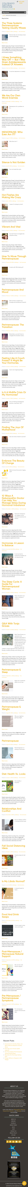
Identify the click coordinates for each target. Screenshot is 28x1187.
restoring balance (5, 251)
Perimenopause (10, 740)
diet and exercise (7, 573)
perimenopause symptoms (7, 52)
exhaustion (4, 281)
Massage (8, 449)
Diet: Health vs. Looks (13, 773)
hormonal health (5, 50)
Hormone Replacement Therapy (8, 984)
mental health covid (21, 839)
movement (4, 283)
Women (3, 49)
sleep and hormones (21, 220)
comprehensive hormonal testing (8, 185)
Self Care (24, 449)
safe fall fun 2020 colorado (16, 874)
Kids (21, 656)
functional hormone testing (9, 218)
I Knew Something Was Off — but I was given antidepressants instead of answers (14, 61)
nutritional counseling (20, 351)
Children (10, 656)
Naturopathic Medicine (19, 1109)
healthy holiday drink (16, 944)
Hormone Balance (19, 1030)
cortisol (12, 384)
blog (9, 45)
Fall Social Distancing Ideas (13, 847)
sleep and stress (22, 536)
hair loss (10, 155)
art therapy (9, 659)
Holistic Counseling (21, 447)
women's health (16, 90)
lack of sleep (17, 316)
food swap (21, 943)
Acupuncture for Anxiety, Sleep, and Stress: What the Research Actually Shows (13, 1045)
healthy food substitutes (7, 944)
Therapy (20, 658)
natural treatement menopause (13, 989)
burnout (9, 452)
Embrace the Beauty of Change (13, 461)
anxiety (8, 87)
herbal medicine (12, 349)
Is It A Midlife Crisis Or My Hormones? (14, 393)
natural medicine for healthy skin (17, 802)
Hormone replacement (12, 1031)
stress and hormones (10, 576)
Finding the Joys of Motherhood (12, 428)
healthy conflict (5, 839)
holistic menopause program (13, 123)
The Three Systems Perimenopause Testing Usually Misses (14, 25)
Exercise (12, 278)
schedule (13, 1123)
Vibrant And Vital (11, 226)
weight (10, 348)
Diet (17, 530)
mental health (9, 85)
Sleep (17, 217)
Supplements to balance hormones (9, 221)
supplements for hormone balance (13, 188)
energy (24, 279)
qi (12, 157)
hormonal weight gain (11, 575)
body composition (18, 279)
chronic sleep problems (9, 615)
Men (7, 798)
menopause (8, 125)
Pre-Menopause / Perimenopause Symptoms (11, 998)
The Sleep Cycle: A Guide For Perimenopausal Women (12, 585)
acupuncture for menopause (7, 122)
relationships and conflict (16, 840)
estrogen (22, 765)
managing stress (13, 663)
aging (20, 183)
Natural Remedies (18, 119)
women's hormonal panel (14, 319)
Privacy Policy (13, 1133)
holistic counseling (5, 454)
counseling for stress (9, 534)
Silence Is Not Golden (13, 162)
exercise (21, 534)
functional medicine (15, 314)
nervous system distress (16, 125)
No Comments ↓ (22, 31)
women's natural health (13, 701)
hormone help (5, 1031)
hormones (18, 218)
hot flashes (22, 218)
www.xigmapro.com (17, 1185)
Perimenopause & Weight (11, 708)
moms (3, 455)
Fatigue (21, 117)
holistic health (8, 248)
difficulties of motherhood (16, 452)
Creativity (12, 661)
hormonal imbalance (11, 281)
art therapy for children (17, 659)
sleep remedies (5, 701)
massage (16, 454)
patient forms (13, 1125)
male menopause (15, 419)
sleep (14, 387)
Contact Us (13, 1131)
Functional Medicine (12, 904)
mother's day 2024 (8, 455)
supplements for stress (14, 537)
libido (3, 767)
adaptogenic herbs (21, 415)
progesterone (19, 767)
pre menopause (12, 1033)
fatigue (6, 155)
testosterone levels (5, 422)
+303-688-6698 (21, 2)
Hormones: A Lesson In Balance (13, 544)
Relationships (13, 658)
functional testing (14, 49)
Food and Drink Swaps (10, 915)
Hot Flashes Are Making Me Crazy (11, 196)
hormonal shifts (9, 186)
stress (15, 157)
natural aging (10, 734)
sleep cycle (22, 616)
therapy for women (11, 664)
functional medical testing (19, 485)
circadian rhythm (17, 615)
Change (12, 45)
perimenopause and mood (7, 318)
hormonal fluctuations (9, 316)
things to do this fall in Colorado (13, 876)
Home (4, 15)
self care (14, 455)
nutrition (14, 220)
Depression (20, 82)
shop (13, 1129)
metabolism (19, 385)
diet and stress (16, 534)
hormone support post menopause (15, 987)
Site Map (13, 1135)
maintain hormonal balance (12, 489)
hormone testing (12, 50)
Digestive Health (16, 797)
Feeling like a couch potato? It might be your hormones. (13, 360)
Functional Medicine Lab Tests (8, 84)
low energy (9, 385)
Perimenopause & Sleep (11, 670)
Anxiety (10, 82)
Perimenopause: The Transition (13, 325)
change (3, 155)
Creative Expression (6, 661)
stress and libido (8, 909)
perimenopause (19, 50)
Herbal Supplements (6, 119)
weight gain (11, 353)
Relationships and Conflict (11, 809)
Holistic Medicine (7, 47)
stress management (17, 420)
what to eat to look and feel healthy (9, 803)
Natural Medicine (19, 47)
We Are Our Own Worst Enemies (11, 96)
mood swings (9, 220)
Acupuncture (8, 117)
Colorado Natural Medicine (16, 1183)
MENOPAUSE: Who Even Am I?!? (12, 133)
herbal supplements (14, 487)
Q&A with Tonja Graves (10, 624)
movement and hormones (7, 387)
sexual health (20, 907)
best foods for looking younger (17, 800)
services (13, 1121)
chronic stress (7, 384)
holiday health (10, 946)
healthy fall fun (7, 874)
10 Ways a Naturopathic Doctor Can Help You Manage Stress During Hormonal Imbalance (14, 500)
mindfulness (4, 664)
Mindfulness (19, 449)
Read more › (5, 42)
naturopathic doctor (11, 351)
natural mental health (6, 840)
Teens (17, 658)
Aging (7, 45)
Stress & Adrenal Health (17, 85)
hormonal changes (22, 49)
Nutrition (3, 120)
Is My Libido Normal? (13, 881)
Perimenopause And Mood (13, 290)
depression (13, 87)
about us (13, 1119)
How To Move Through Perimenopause (14, 257)
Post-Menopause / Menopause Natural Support (12, 954)
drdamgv (15, 31)
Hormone (14, 47)
